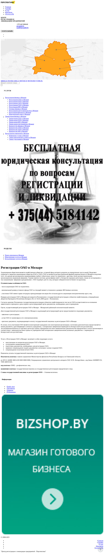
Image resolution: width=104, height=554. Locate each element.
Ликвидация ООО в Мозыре (19, 118)
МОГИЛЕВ (32, 81)
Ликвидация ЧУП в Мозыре (18, 120)
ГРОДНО (10, 81)
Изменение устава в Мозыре (19, 135)
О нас (7, 10)
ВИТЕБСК (23, 81)
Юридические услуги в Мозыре (16, 257)
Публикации (11, 392)
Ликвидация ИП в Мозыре (18, 122)
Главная (8, 7)
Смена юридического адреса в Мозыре (22, 137)
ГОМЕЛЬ (39, 81)
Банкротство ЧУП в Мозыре (19, 129)
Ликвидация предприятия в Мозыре (21, 124)
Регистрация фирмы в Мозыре (15, 97)
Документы (11, 388)
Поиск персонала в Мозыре (14, 255)
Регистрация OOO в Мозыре (19, 100)
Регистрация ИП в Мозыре (18, 107)
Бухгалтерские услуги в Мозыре (16, 259)
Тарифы (8, 9)
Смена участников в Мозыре (19, 139)
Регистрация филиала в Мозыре (20, 112)
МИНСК (4, 81)
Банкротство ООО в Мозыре (19, 128)
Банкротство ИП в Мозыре (18, 131)
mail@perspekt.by (23, 28)
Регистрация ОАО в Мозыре (19, 105)
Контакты (8, 12)
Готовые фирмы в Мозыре (18, 109)
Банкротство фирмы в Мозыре (19, 126)
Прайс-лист (11, 386)
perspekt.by (20, 26)
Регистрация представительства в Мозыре (23, 111)
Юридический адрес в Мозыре (19, 114)
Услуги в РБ (9, 14)
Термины (10, 390)
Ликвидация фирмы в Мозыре (15, 116)
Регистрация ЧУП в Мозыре (19, 101)
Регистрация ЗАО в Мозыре (18, 103)
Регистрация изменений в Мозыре (17, 133)
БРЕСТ (16, 81)
